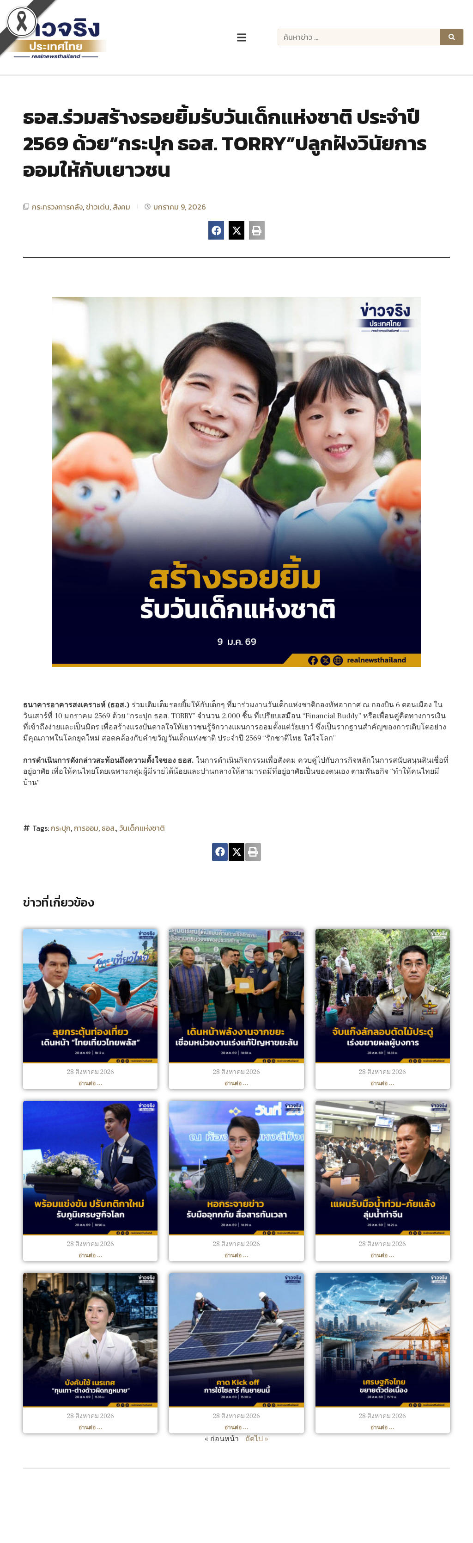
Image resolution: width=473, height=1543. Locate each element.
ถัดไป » (256, 1439)
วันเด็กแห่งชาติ (142, 827)
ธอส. (109, 827)
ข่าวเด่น (97, 206)
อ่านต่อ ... (91, 1083)
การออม (86, 827)
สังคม (121, 206)
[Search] (451, 37)
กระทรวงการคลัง (57, 206)
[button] (216, 230)
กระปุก (61, 827)
